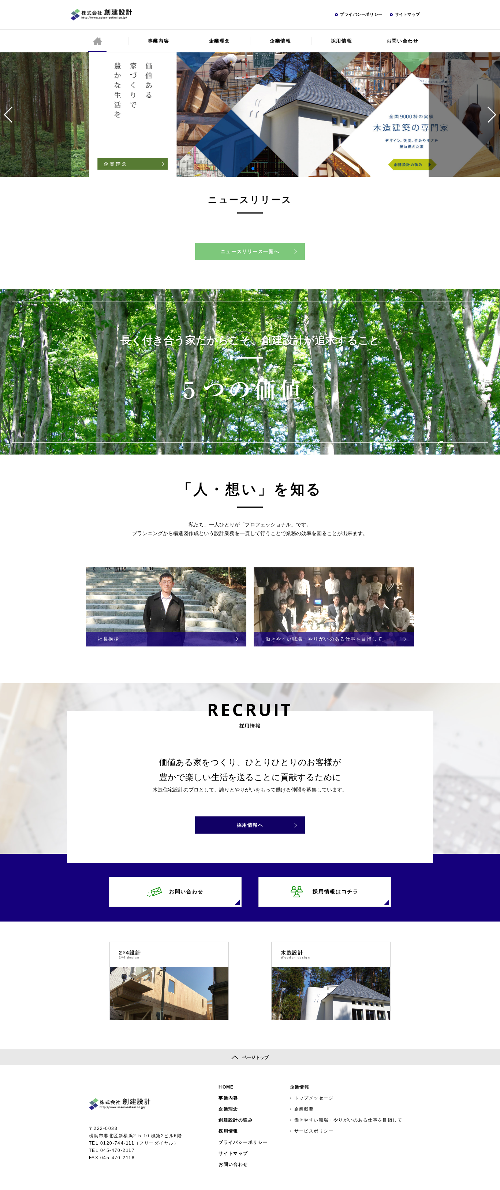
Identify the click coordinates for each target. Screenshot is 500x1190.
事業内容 (158, 41)
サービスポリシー (314, 1131)
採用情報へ (250, 825)
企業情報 (280, 41)
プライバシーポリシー (361, 14)
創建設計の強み (236, 1120)
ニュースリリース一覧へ (250, 251)
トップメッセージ (314, 1098)
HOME (226, 1087)
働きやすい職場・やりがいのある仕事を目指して (348, 1120)
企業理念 (219, 41)
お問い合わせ (402, 41)
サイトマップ (407, 14)
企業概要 (304, 1109)
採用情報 (341, 41)
